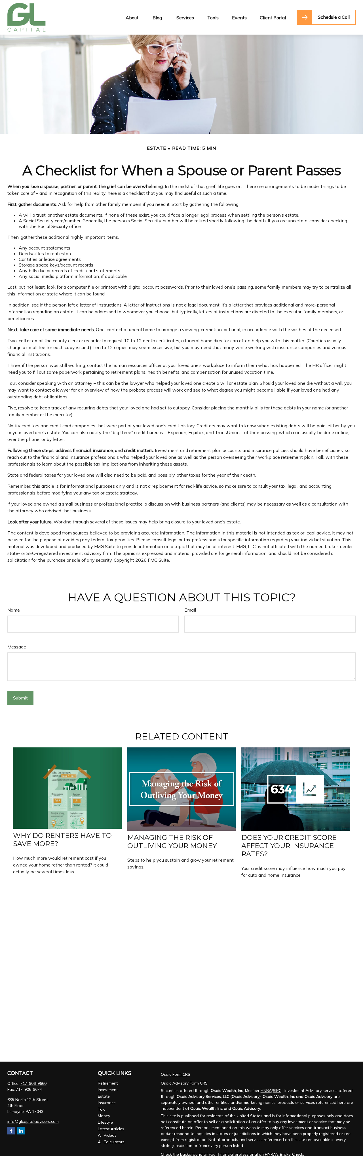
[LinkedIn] (21, 1130)
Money (104, 1115)
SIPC (277, 1090)
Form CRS (181, 1074)
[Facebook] (11, 1130)
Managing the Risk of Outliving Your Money (172, 841)
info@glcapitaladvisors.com (33, 1121)
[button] (132, 17)
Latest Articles (111, 1128)
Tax (101, 1109)
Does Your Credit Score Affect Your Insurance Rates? (289, 845)
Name (13, 610)
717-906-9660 (33, 1083)
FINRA (266, 1090)
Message (16, 647)
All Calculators (111, 1141)
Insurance (107, 1102)
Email (190, 610)
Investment (108, 1089)
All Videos (107, 1135)
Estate (104, 1096)
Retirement (108, 1083)
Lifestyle (105, 1122)
